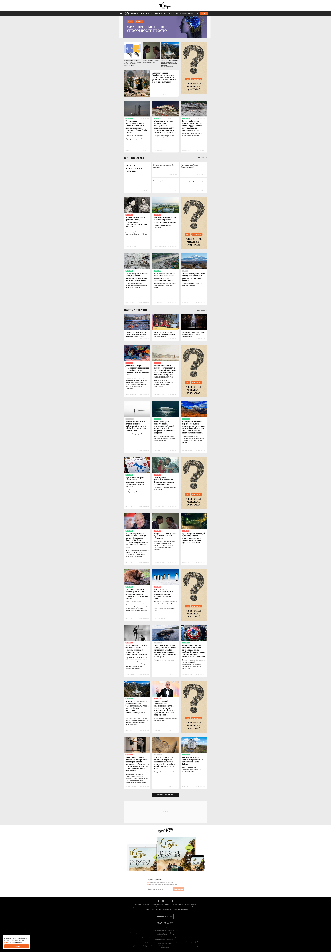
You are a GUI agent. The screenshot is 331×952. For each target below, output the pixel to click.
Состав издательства (157, 904)
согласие (154, 882)
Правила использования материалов (143, 907)
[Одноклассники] (168, 901)
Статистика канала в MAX (180, 909)
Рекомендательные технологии (152, 909)
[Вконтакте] (163, 901)
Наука (190, 13)
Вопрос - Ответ (161, 13)
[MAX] (158, 901)
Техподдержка (167, 909)
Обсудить (146, 150)
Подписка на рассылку (154, 880)
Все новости (202, 310)
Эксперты (167, 904)
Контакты (146, 904)
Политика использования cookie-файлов (187, 907)
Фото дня (149, 13)
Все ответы (202, 158)
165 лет (204, 13)
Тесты (142, 13)
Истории (183, 13)
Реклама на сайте (177, 904)
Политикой (153, 884)
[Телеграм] (172, 901)
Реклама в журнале (190, 904)
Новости (134, 13)
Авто (196, 13)
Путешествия (173, 13)
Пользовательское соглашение (164, 907)
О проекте (138, 904)
